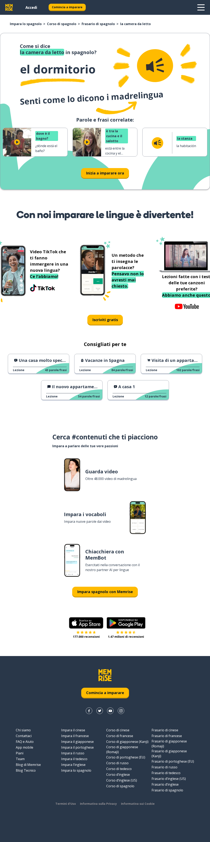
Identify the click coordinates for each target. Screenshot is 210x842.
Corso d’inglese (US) (121, 780)
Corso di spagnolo (61, 24)
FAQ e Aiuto (25, 741)
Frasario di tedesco (166, 773)
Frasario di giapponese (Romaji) (169, 743)
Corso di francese (119, 736)
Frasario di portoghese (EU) (173, 761)
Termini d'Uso (65, 804)
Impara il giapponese (77, 741)
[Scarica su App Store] (86, 623)
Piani (19, 753)
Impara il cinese (73, 730)
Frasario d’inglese (165, 784)
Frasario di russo (164, 767)
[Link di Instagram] (121, 710)
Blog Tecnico (26, 770)
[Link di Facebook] (89, 710)
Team (20, 759)
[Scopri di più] (201, 7)
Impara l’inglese (73, 764)
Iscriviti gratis (105, 319)
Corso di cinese (117, 730)
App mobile (24, 747)
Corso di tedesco (119, 769)
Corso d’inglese (118, 774)
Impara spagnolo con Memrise (105, 591)
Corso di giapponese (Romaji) (122, 749)
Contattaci (24, 736)
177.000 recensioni (86, 637)
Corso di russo (117, 763)
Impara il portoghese (77, 747)
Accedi (31, 7)
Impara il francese (75, 736)
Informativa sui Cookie (138, 804)
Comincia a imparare (67, 7)
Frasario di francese (167, 736)
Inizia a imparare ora (105, 173)
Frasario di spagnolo (98, 24)
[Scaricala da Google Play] (126, 623)
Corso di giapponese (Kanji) (127, 741)
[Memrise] (9, 7)
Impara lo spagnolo (26, 24)
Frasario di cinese (165, 730)
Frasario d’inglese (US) (169, 778)
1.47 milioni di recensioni (126, 637)
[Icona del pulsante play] (17, 142)
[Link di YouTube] (110, 710)
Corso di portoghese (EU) (125, 757)
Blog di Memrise (28, 764)
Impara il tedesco (74, 759)
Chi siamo (23, 730)
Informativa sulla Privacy (98, 804)
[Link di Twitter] (99, 710)
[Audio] (155, 65)
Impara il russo (72, 753)
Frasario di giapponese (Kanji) (169, 753)
